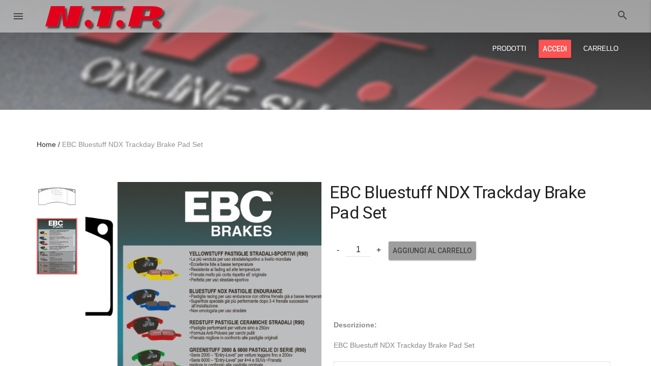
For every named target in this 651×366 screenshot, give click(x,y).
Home (46, 144)
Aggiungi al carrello (432, 251)
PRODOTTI (509, 48)
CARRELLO (600, 48)
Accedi (555, 49)
